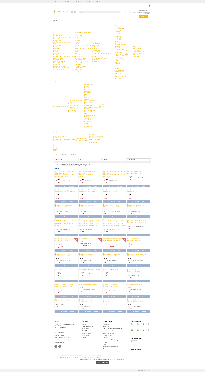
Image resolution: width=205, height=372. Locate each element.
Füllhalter (87, 97)
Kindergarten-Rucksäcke (99, 58)
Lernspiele (118, 35)
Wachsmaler (88, 126)
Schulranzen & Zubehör (99, 63)
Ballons (94, 42)
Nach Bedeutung (68, 165)
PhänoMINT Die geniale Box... (112, 229)
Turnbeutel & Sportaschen (76, 112)
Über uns (84, 324)
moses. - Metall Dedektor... (111, 180)
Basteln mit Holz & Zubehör (61, 37)
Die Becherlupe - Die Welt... (87, 273)
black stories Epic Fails (86, 260)
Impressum (106, 324)
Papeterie (56, 47)
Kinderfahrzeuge (80, 60)
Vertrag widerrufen (102, 362)
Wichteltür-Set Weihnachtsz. (111, 245)
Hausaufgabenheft (90, 101)
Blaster (77, 52)
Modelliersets (57, 45)
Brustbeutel (71, 104)
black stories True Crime (110, 196)
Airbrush (77, 40)
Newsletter (106, 349)
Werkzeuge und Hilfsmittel (83, 48)
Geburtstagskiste (86, 333)
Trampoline (78, 68)
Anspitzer (87, 86)
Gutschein (85, 337)
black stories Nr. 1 (133, 196)
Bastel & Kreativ (58, 34)
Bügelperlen (57, 40)
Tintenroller (87, 125)
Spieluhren (136, 56)
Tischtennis (118, 73)
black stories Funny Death (63, 260)
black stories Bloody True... (63, 196)
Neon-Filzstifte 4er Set (62, 245)
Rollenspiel (118, 60)
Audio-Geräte (79, 35)
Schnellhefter (88, 120)
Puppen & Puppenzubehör (123, 59)
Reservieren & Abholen (109, 331)
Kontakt (105, 342)
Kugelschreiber (88, 105)
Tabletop (117, 46)
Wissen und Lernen (59, 69)
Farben (77, 44)
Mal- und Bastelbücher (60, 63)
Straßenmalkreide (80, 66)
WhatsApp (98, 1)
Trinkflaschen (72, 110)
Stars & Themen (86, 331)
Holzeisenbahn (137, 50)
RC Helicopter (96, 52)
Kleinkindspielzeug (138, 52)
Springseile (78, 64)
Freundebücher (58, 60)
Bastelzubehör (57, 39)
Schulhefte (87, 121)
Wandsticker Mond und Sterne (112, 211)
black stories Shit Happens (63, 211)
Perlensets (56, 48)
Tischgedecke (96, 45)
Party (93, 40)
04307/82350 (89, 1)
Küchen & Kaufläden (121, 56)
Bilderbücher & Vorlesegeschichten (64, 56)
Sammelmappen (89, 118)
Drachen (77, 53)
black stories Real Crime (86, 211)
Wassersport (118, 75)
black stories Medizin (85, 306)
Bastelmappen (57, 35)
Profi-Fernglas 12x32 (133, 275)
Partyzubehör (96, 44)
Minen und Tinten (89, 112)
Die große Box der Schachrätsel (136, 178)
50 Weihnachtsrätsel (133, 245)
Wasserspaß (78, 69)
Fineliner (87, 96)
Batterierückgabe (107, 335)
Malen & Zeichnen (89, 110)
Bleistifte (87, 88)
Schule (94, 56)
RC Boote (94, 48)
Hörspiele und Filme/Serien (83, 32)
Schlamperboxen (73, 107)
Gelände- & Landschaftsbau (83, 45)
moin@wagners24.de (60, 342)
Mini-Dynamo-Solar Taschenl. (87, 289)
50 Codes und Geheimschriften (136, 226)
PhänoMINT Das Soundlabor (135, 306)
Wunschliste (85, 335)
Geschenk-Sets (79, 47)
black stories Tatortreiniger (135, 211)
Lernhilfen (95, 60)
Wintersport (118, 78)
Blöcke (86, 89)
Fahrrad (77, 55)
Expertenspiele (119, 28)
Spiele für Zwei (119, 43)
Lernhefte (101, 106)
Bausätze (77, 42)
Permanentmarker (90, 115)
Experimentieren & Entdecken (124, 51)
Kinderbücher (93, 142)
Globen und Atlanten (59, 61)
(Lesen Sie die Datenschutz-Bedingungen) (93, 355)
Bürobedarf (87, 93)
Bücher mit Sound (58, 58)
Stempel (55, 50)
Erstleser (91, 141)
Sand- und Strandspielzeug (83, 63)
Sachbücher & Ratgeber (60, 66)
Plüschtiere (136, 55)
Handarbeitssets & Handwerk (62, 42)
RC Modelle (95, 47)
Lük (99, 108)
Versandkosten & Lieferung (110, 340)
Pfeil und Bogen (119, 70)
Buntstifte (87, 91)
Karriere (105, 337)
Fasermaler (87, 94)
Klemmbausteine (120, 49)
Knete (55, 44)
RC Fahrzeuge (96, 50)
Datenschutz (106, 326)
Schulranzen (72, 109)
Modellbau (78, 39)
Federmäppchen (73, 105)
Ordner (86, 113)
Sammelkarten (119, 41)
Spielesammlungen (120, 44)
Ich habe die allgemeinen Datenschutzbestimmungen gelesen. (79, 355)
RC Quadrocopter (97, 55)
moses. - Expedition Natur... (63, 180)
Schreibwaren (96, 61)
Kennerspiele (119, 33)
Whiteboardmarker (90, 128)
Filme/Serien (78, 37)
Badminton (118, 64)
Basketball (118, 65)
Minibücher (56, 64)
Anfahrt (105, 344)
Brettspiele (118, 27)
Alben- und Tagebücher (60, 53)
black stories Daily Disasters (87, 196)
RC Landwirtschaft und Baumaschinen (103, 53)
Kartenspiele (118, 31)
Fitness (117, 68)
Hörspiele (78, 34)
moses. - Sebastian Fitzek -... (87, 180)
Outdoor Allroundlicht (110, 291)
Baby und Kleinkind (138, 47)
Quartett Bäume (60, 304)
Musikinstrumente (120, 57)
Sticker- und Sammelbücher (61, 68)
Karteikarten (88, 104)
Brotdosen (71, 102)
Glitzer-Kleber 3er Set (85, 243)
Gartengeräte (79, 56)
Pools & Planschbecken (82, 61)
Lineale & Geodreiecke (91, 107)
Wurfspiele (78, 71)
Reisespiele (118, 39)
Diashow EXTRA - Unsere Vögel (136, 260)
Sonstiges (87, 123)
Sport (116, 62)
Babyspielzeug (137, 48)
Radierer (87, 117)
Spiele (116, 25)
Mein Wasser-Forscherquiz (111, 260)
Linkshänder (88, 109)
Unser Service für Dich (88, 326)
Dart (116, 67)
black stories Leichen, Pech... (63, 229)
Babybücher (57, 55)
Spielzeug (117, 48)
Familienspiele (119, 30)
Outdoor (77, 50)
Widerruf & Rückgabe (108, 333)
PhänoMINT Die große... (86, 229)
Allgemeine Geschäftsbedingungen (112, 328)
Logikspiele (118, 36)
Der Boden (106, 273)
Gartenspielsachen (80, 58)
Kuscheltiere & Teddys (121, 54)
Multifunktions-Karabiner (134, 289)
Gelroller (87, 99)
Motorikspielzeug (138, 53)
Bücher (55, 52)
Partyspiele (118, 38)
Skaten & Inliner (119, 72)
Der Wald (58, 273)
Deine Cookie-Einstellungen (110, 346)
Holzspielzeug (119, 52)
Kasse (143, 17)
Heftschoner (88, 102)
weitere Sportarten (120, 76)
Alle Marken (85, 328)
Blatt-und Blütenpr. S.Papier (63, 291)
